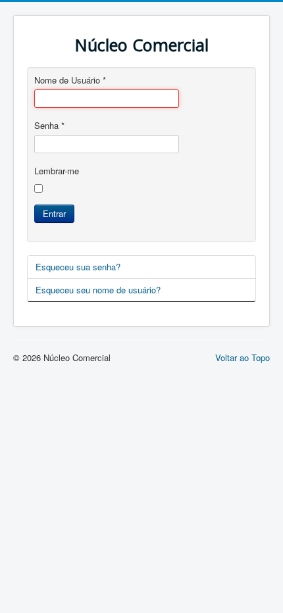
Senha (49, 126)
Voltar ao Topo (242, 357)
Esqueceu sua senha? (78, 266)
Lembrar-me (56, 171)
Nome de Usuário (70, 80)
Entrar (54, 213)
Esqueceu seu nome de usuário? (98, 289)
